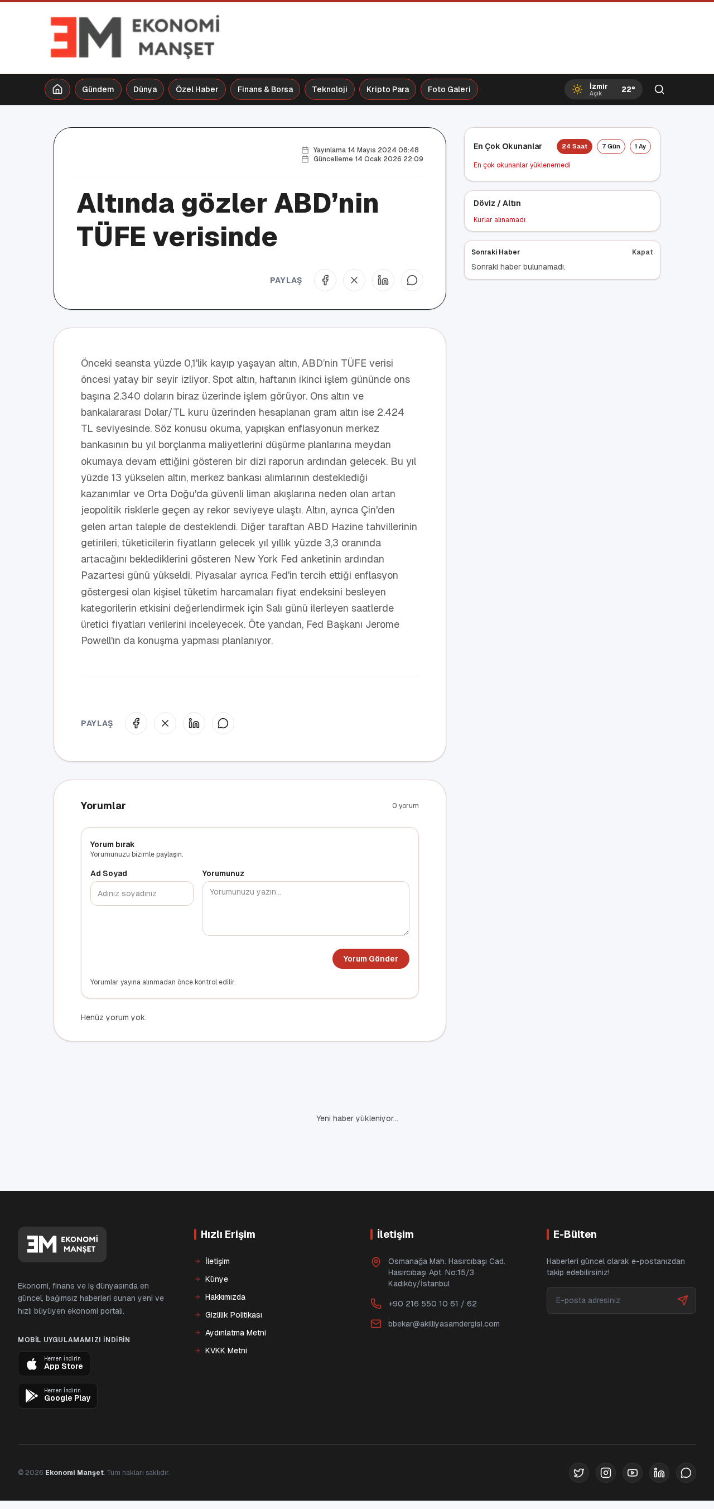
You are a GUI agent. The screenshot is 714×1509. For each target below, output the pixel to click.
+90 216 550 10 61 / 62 (432, 1304)
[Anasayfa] (57, 89)
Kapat (642, 252)
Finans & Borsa (265, 89)
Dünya (145, 89)
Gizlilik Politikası (233, 1315)
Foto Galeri (449, 89)
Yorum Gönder (371, 959)
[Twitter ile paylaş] (354, 280)
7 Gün (611, 146)
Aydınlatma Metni (235, 1333)
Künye (216, 1279)
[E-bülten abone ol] (683, 1300)
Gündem (98, 89)
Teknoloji (330, 89)
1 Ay (640, 146)
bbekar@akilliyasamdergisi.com (444, 1324)
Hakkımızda (225, 1297)
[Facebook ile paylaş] (325, 280)
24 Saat (574, 146)
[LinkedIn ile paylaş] (383, 280)
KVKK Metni (226, 1350)
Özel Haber (197, 89)
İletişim (217, 1261)
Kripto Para (387, 89)
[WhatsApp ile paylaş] (412, 280)
